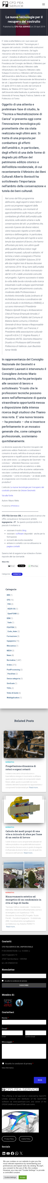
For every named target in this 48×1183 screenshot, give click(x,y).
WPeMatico (15, 506)
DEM (8, 618)
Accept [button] (22, 1177)
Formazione (12, 636)
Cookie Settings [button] (10, 1177)
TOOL (9, 688)
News (9, 655)
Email (5, 1029)
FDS (9, 604)
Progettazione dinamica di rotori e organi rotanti (21, 768)
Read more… (34, 788)
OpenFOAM (12, 614)
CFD (8, 600)
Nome (5, 1018)
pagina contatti (13, 546)
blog (24, 530)
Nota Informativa (8, 1068)
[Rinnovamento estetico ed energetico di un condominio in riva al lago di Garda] (24, 875)
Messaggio (8, 1042)
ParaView (11, 674)
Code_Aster (12, 631)
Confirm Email (30, 1037)
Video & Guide (12, 693)
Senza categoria (13, 679)
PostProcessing (13, 670)
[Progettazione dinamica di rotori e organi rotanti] (24, 744)
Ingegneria (11, 641)
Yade (10, 622)
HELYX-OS (11, 609)
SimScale (11, 683)
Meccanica (11, 646)
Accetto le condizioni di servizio (16, 981)
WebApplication (13, 698)
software (20, 534)
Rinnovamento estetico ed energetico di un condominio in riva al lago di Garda (23, 899)
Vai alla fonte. (8, 495)
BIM (8, 595)
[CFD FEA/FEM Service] (14, 4)
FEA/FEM (10, 627)
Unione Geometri (28, 490)
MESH (9, 651)
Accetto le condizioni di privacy (19, 1063)
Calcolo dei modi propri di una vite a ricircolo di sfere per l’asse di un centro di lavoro (24, 834)
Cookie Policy (25, 1139)
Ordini (9, 665)
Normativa (17, 574)
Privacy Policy (9, 1139)
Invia (40, 1080)
